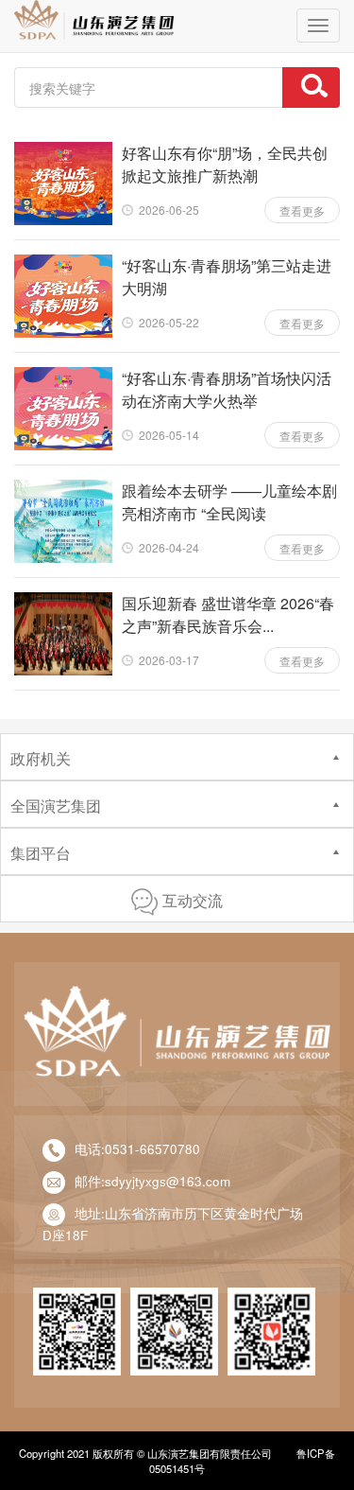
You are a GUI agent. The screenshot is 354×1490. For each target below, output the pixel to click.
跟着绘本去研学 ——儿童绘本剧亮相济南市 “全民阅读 (229, 502)
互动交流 (192, 899)
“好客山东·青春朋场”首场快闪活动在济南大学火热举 (226, 389)
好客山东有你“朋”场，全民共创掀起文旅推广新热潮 (225, 164)
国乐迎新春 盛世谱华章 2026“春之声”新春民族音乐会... (228, 614)
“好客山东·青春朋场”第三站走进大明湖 (226, 276)
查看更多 (302, 210)
